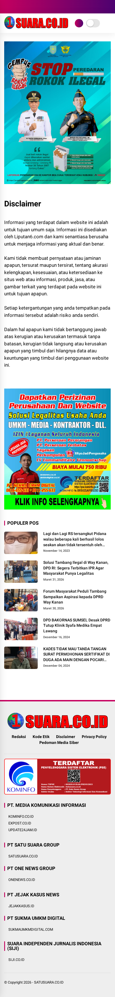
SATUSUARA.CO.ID (23, 856)
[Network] (79, 23)
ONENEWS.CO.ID (21, 880)
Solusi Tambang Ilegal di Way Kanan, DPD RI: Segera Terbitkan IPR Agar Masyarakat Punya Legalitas (75, 568)
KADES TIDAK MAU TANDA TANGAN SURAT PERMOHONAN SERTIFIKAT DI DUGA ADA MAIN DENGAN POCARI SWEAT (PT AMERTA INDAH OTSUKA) (76, 655)
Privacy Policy (94, 736)
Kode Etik (41, 736)
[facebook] (7, 6)
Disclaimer (65, 736)
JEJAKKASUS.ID (21, 906)
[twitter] (15, 6)
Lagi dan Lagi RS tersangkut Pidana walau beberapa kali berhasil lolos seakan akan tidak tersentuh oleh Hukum (74, 539)
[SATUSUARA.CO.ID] (36, 27)
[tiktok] (40, 6)
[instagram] (23, 6)
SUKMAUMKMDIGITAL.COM (30, 929)
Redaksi (19, 736)
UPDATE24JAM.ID (22, 830)
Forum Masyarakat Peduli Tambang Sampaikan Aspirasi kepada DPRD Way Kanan (74, 596)
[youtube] (32, 6)
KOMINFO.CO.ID (21, 816)
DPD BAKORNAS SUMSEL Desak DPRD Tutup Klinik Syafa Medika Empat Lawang (76, 625)
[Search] (109, 7)
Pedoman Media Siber (59, 742)
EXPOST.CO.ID (19, 823)
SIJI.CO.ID (16, 960)
